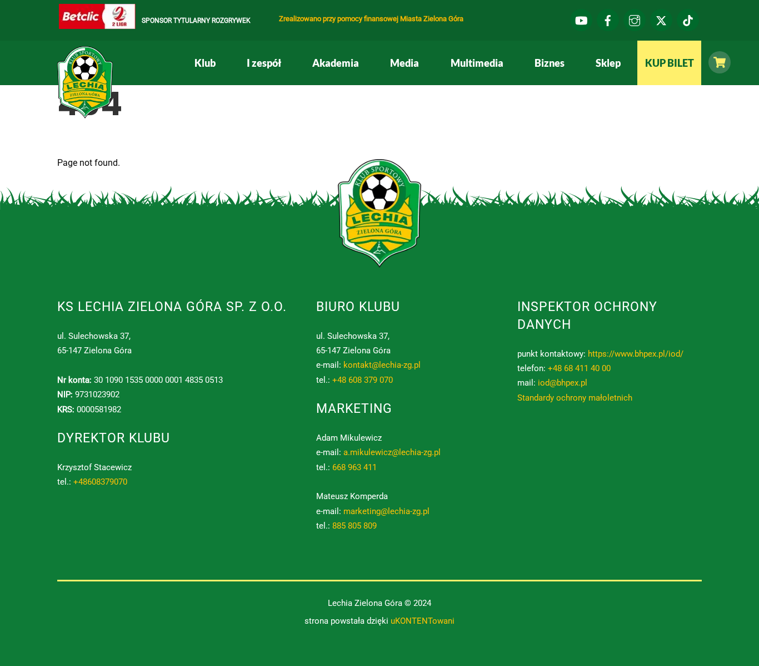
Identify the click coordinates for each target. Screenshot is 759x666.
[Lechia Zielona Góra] (85, 114)
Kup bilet (669, 63)
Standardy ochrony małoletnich (574, 398)
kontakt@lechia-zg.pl (382, 365)
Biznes (550, 63)
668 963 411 (354, 467)
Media (404, 63)
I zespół (264, 63)
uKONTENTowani (423, 621)
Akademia (335, 63)
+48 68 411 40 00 (579, 368)
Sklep (608, 63)
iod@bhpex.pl (562, 383)
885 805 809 (354, 526)
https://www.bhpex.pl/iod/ (635, 354)
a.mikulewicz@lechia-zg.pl (392, 452)
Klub (205, 63)
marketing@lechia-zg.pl (386, 511)
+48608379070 (100, 482)
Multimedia (477, 63)
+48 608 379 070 (362, 380)
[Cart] (717, 62)
